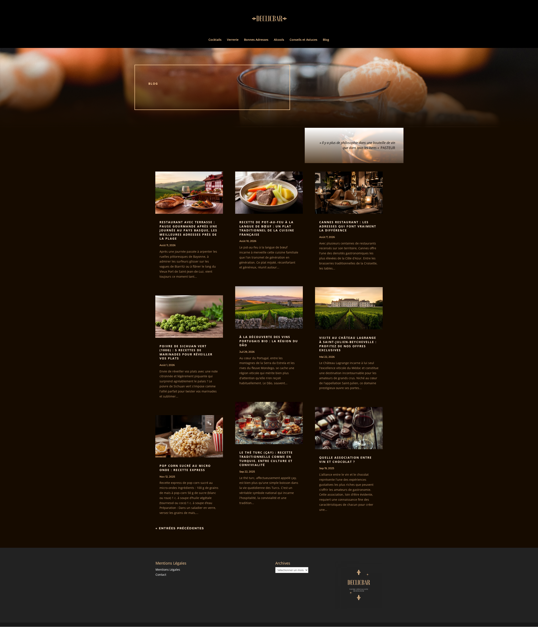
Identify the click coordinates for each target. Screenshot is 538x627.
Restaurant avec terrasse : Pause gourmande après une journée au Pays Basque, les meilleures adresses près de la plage (188, 230)
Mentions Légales (168, 570)
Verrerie (233, 40)
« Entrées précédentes (180, 528)
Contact (161, 575)
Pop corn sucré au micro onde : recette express (185, 468)
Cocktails (215, 40)
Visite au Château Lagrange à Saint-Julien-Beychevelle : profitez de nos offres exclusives (348, 344)
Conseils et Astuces (303, 40)
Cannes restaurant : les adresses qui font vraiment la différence (347, 226)
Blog (326, 40)
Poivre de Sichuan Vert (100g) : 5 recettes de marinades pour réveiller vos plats (186, 352)
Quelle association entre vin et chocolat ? (345, 459)
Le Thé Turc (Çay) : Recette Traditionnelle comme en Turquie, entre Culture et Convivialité (266, 458)
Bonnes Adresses (256, 40)
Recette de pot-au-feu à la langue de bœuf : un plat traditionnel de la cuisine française (266, 228)
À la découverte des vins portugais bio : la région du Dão (268, 341)
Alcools (279, 40)
